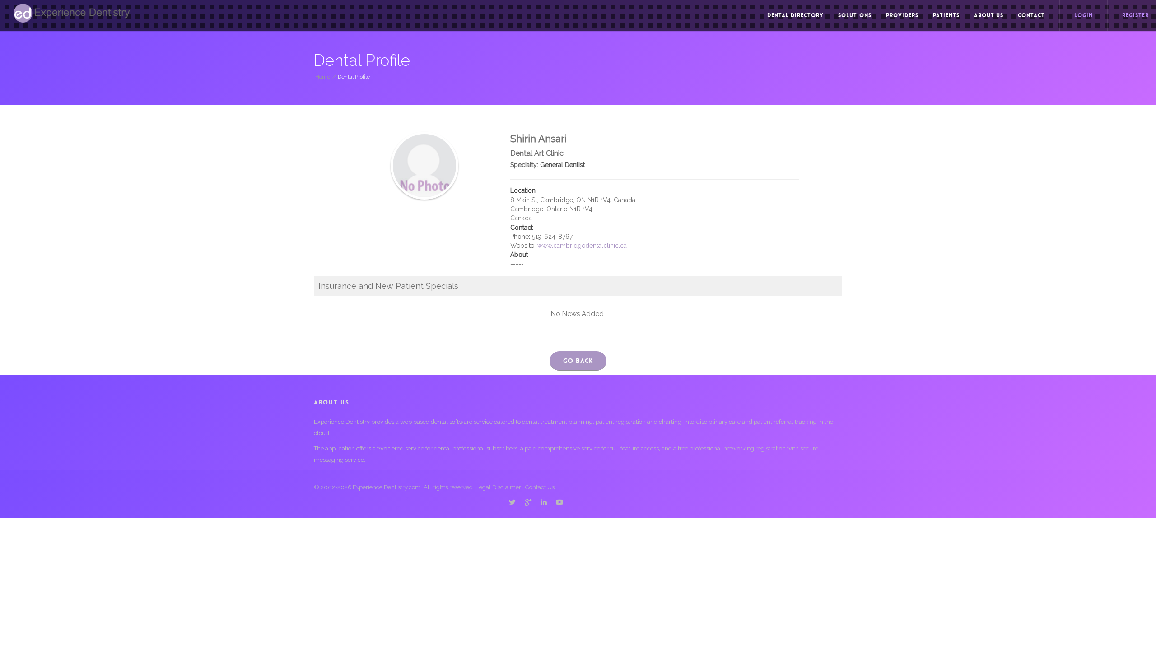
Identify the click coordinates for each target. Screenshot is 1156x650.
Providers (902, 15)
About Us (988, 15)
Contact (1031, 15)
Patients (946, 15)
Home (322, 77)
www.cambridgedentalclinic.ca (582, 245)
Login (1083, 15)
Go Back (578, 361)
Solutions (855, 15)
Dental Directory (795, 15)
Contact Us (540, 487)
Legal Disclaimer (498, 487)
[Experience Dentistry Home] (72, 13)
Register (1135, 15)
